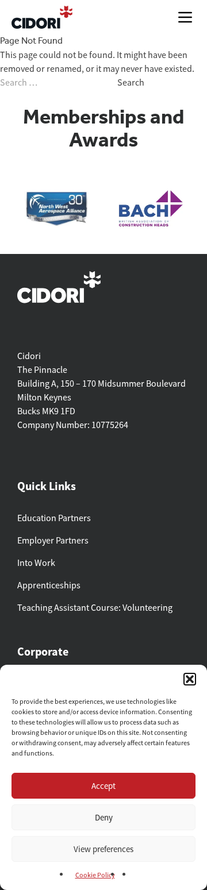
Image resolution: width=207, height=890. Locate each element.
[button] (189, 679)
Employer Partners (53, 540)
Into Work (36, 563)
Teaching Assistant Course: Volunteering (94, 608)
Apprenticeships (48, 585)
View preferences (103, 848)
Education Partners (54, 518)
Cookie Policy (95, 875)
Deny (104, 817)
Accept (103, 785)
